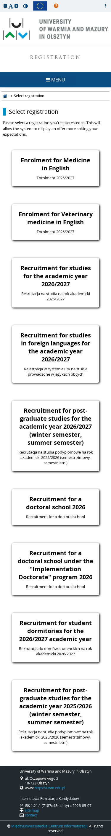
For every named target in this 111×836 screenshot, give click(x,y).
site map (32, 810)
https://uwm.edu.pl (50, 787)
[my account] (105, 6)
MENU (57, 79)
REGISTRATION (55, 58)
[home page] (5, 95)
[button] (5, 6)
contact (31, 815)
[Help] (56, 6)
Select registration (33, 112)
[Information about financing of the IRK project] (40, 6)
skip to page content (1, 1)
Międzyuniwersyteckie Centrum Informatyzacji (49, 826)
